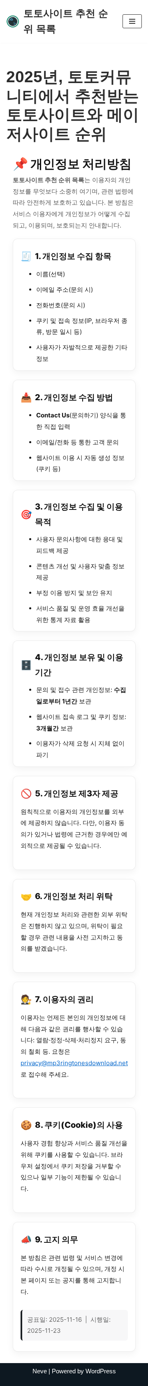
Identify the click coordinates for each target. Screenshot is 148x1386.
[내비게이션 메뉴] (132, 21)
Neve (39, 1371)
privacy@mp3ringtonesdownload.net (74, 1063)
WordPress (101, 1371)
